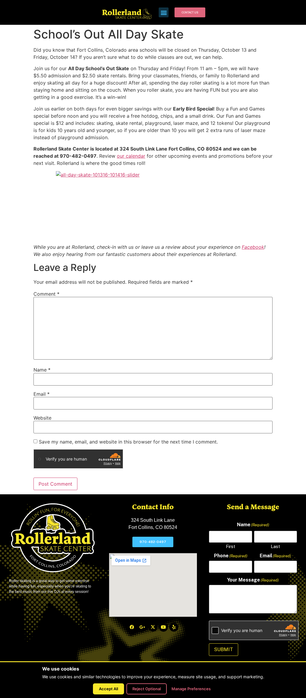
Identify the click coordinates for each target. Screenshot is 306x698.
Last (275, 546)
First (230, 546)
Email (41, 394)
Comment (46, 294)
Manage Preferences (191, 688)
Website (42, 417)
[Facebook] (132, 627)
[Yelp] (173, 627)
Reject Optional (146, 688)
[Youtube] (163, 627)
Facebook (253, 247)
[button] (164, 12)
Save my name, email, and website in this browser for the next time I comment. (128, 441)
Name (42, 369)
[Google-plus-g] (142, 627)
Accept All (108, 688)
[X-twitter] (153, 627)
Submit (223, 649)
